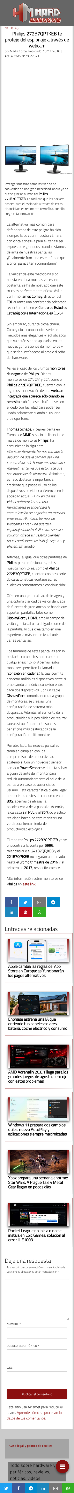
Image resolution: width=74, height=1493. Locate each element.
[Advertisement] (37, 101)
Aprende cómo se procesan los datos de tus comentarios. (35, 1415)
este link (29, 884)
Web (10, 1368)
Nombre (14, 1324)
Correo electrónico (23, 1346)
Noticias (11, 28)
